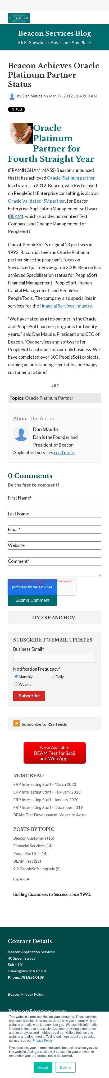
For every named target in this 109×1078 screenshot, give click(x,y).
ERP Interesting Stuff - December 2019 (48, 807)
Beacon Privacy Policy (26, 994)
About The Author (35, 418)
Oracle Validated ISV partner (36, 201)
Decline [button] (65, 1067)
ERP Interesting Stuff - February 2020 (47, 792)
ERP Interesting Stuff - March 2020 (44, 784)
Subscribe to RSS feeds (44, 724)
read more (64, 452)
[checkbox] (54, 680)
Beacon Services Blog (54, 33)
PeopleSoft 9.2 (30, 853)
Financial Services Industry (66, 306)
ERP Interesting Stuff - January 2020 (46, 799)
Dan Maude (32, 95)
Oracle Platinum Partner (49, 398)
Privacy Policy (42, 1040)
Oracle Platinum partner (71, 178)
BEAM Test (27, 861)
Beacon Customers (33, 838)
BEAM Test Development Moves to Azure (50, 814)
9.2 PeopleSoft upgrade (37, 868)
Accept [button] (43, 1067)
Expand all (21, 879)
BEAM (15, 216)
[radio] (31, 676)
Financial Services (33, 845)
